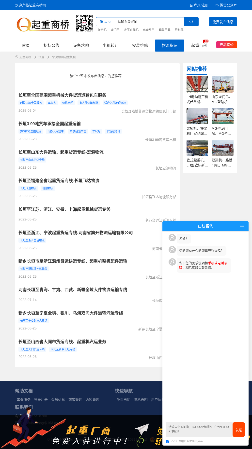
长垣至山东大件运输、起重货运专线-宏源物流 (61, 152)
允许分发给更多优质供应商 (186, 441)
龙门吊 (115, 30)
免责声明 (123, 400)
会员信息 (58, 400)
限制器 (179, 30)
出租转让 (110, 45)
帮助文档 (24, 391)
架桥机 (102, 30)
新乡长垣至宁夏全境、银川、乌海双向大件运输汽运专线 (70, 313)
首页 (26, 45)
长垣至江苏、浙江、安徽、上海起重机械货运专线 (64, 209)
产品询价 (227, 45)
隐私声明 (141, 400)
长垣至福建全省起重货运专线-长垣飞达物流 (58, 180)
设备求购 (81, 45)
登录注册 (41, 400)
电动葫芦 (149, 30)
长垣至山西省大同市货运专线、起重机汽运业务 (62, 342)
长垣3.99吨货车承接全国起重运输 (49, 124)
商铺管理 (75, 400)
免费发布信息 (223, 22)
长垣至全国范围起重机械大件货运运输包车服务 (62, 95)
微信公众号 (228, 5)
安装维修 (140, 45)
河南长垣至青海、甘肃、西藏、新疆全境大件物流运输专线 (72, 289)
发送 (239, 430)
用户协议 (158, 400)
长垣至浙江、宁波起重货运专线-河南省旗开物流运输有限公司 (75, 233)
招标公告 (51, 45)
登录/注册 (201, 5)
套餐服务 (24, 400)
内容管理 (92, 400)
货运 (41, 57)
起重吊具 (165, 30)
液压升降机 (131, 30)
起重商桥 (25, 57)
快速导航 (124, 391)
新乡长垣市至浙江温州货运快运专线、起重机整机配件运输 (72, 261)
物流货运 (169, 45)
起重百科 (199, 45)
